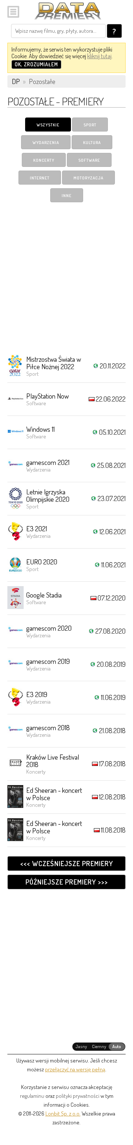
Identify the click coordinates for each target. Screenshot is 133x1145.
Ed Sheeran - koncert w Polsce (54, 794)
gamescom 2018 (48, 727)
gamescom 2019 (48, 661)
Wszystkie (48, 124)
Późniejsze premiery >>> (66, 882)
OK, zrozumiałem (36, 64)
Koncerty (43, 160)
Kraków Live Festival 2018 (52, 760)
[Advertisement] (66, 277)
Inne (67, 195)
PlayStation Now (47, 396)
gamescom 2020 (49, 628)
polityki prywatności (77, 1095)
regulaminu (32, 1095)
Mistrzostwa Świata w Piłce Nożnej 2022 (53, 363)
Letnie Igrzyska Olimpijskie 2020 (47, 495)
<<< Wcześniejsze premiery (66, 863)
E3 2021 (36, 528)
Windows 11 (40, 429)
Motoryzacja (88, 178)
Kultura (92, 142)
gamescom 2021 (47, 462)
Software (89, 160)
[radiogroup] (99, 1046)
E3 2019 (36, 694)
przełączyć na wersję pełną (75, 1069)
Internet (40, 178)
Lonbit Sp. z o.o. (63, 1113)
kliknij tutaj (99, 56)
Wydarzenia (46, 142)
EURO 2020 (41, 561)
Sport (89, 124)
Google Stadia (44, 595)
